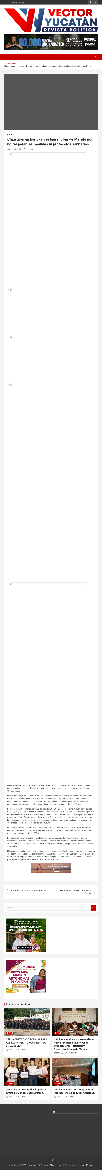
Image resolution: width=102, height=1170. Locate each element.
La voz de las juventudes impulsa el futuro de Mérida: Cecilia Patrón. (26, 1091)
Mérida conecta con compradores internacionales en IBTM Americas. (74, 1091)
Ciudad (10, 135)
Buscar (93, 908)
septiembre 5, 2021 (15, 149)
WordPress (87, 1165)
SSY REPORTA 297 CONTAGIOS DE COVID (29, 890)
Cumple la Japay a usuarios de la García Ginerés (74, 891)
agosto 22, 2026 (12, 1049)
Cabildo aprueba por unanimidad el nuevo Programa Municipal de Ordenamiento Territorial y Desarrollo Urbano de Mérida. (74, 1044)
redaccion (29, 149)
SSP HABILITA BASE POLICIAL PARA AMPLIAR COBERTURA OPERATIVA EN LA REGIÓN (26, 1042)
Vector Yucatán (31, 1165)
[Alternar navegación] (7, 57)
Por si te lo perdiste (18, 1004)
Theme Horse (56, 1165)
